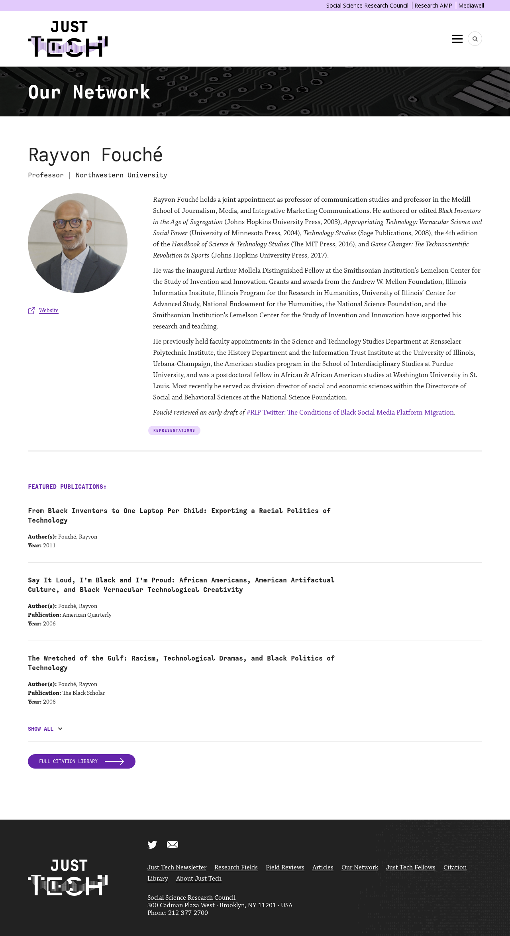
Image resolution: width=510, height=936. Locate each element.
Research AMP (433, 5)
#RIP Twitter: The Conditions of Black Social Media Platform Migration (350, 412)
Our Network (359, 867)
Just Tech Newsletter (176, 867)
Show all (40, 729)
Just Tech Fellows (410, 867)
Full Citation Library (69, 761)
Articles (322, 867)
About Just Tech (199, 879)
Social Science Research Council (367, 5)
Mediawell (471, 5)
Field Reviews (285, 867)
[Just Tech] (68, 39)
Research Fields (236, 867)
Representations (174, 430)
